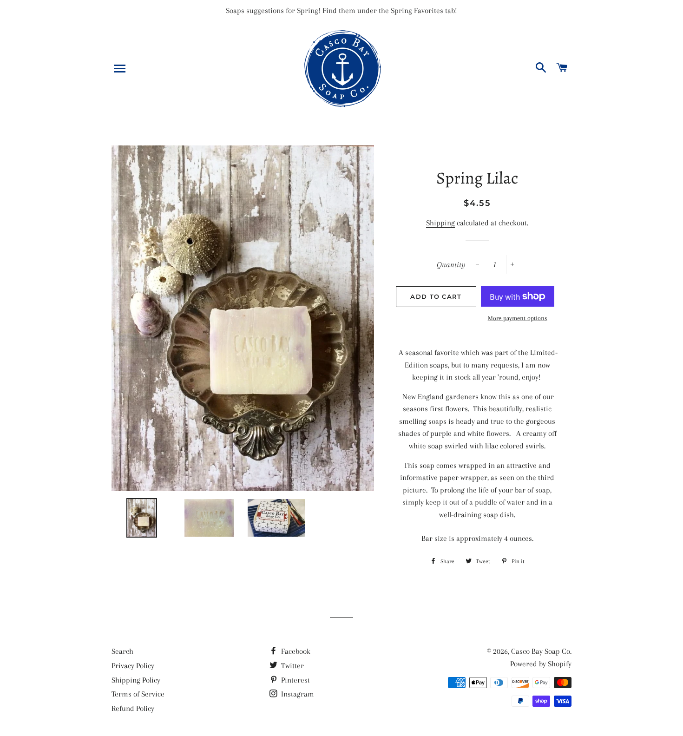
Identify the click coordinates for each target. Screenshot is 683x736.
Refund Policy (133, 708)
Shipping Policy (136, 680)
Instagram (296, 694)
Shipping (440, 222)
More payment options (517, 318)
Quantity (451, 264)
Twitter (291, 665)
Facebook (294, 651)
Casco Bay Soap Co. (541, 651)
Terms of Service (138, 694)
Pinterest (294, 680)
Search (122, 651)
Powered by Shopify (540, 663)
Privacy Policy (133, 665)
